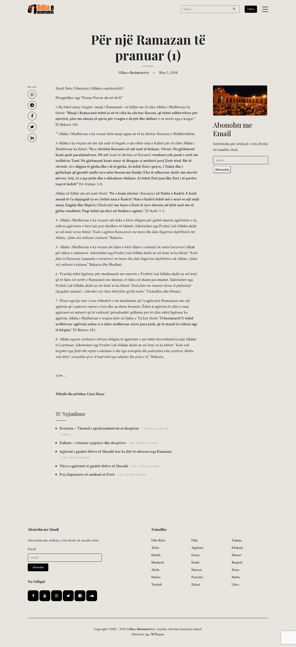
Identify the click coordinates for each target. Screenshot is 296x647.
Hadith (156, 555)
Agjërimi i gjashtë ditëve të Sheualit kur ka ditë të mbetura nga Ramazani (115, 451)
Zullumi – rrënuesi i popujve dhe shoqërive (92, 442)
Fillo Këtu (158, 540)
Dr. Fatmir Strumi (143, 443)
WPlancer (157, 634)
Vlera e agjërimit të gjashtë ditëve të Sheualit (93, 466)
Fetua (235, 570)
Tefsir (155, 548)
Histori (236, 555)
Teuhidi (156, 584)
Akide (155, 570)
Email (32, 549)
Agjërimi (197, 548)
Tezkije (236, 540)
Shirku (155, 577)
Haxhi (195, 562)
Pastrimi (197, 577)
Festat (195, 555)
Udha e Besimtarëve (133, 72)
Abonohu (222, 169)
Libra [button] (250, 9)
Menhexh (157, 562)
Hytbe (236, 577)
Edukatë (237, 548)
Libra (235, 584)
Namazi (196, 570)
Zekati (195, 584)
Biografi (237, 562)
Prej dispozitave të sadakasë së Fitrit (87, 474)
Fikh (194, 540)
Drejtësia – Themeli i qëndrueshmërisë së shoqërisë (99, 428)
